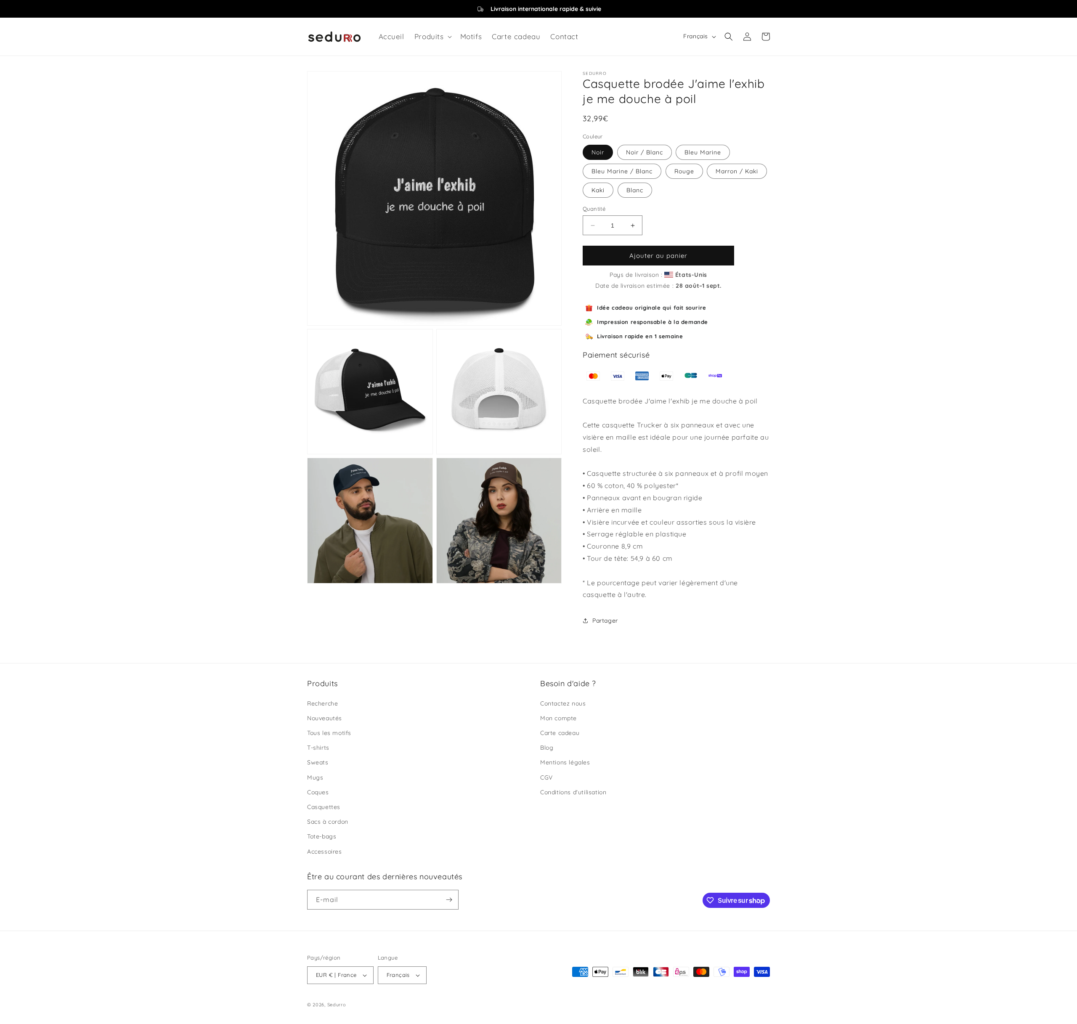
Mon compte (558, 718)
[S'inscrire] (449, 900)
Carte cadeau (559, 733)
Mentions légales (565, 762)
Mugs (315, 777)
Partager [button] (605, 620)
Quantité (594, 208)
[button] (432, 36)
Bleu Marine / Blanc (622, 171)
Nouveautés (324, 718)
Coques (318, 792)
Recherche (322, 703)
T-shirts (318, 747)
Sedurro (336, 1005)
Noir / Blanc (644, 152)
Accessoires (324, 851)
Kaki (598, 190)
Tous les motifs (329, 733)
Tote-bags (321, 836)
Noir (598, 152)
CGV (546, 777)
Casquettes (323, 807)
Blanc (634, 190)
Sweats (318, 762)
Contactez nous (563, 703)
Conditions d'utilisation (573, 792)
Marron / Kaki (737, 171)
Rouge (684, 171)
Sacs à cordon (327, 821)
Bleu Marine (702, 152)
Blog (546, 747)
